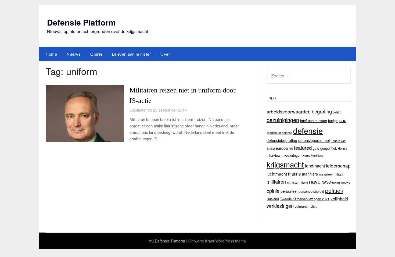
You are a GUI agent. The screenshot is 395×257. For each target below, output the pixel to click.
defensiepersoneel (314, 140)
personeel (289, 191)
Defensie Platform (81, 22)
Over (165, 54)
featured (303, 147)
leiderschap (338, 165)
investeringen (291, 155)
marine (294, 174)
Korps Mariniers (313, 156)
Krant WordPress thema (225, 241)
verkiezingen (280, 205)
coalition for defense (279, 133)
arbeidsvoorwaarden (289, 111)
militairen (276, 181)
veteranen (302, 206)
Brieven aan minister (131, 54)
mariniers (310, 174)
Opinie (96, 54)
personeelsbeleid (311, 191)
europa (282, 148)
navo (315, 181)
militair (338, 174)
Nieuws (74, 54)
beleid (336, 112)
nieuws (345, 182)
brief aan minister (313, 120)
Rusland (273, 198)
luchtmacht (277, 174)
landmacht (315, 166)
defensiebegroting (282, 140)
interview (274, 155)
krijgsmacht (285, 164)
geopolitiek (328, 148)
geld (316, 148)
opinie (273, 190)
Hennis (342, 148)
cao (342, 120)
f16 (291, 149)
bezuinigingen (283, 120)
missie (304, 182)
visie (314, 206)
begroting (322, 111)
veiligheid (339, 198)
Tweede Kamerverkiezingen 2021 (304, 199)
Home (51, 54)
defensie (308, 130)
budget (333, 120)
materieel (326, 174)
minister (293, 182)
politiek (334, 190)
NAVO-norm (331, 182)
